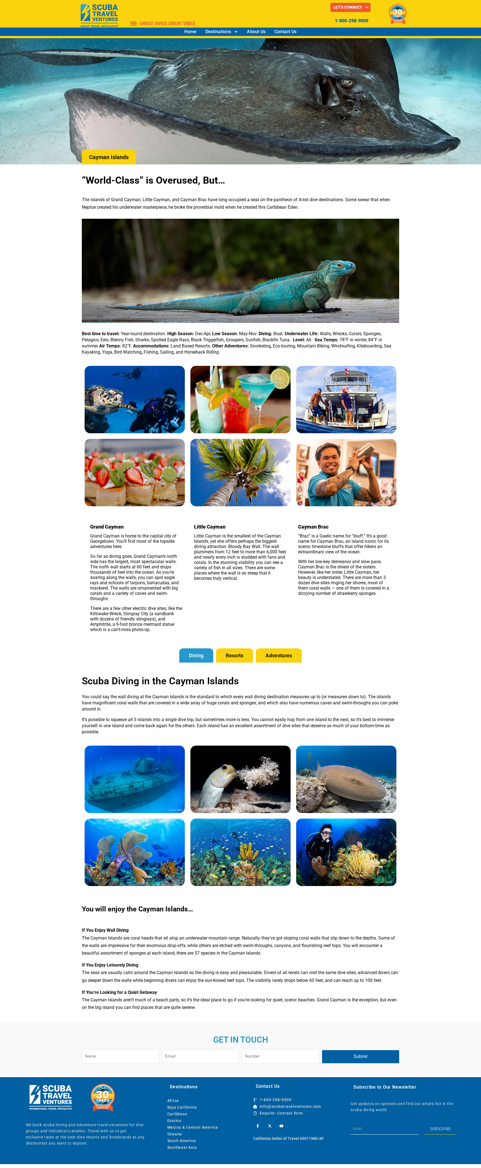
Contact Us (285, 31)
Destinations (218, 31)
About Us (256, 31)
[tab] (196, 655)
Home (190, 31)
